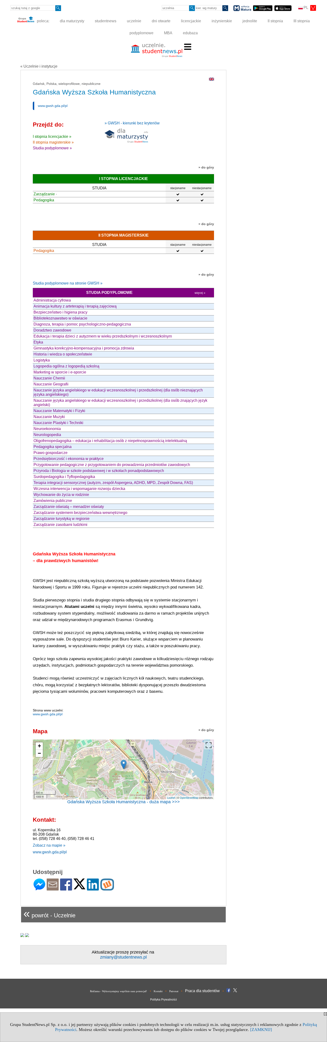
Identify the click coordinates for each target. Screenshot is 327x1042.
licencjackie (191, 21)
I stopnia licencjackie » (52, 136)
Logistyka (42, 360)
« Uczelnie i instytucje (38, 66)
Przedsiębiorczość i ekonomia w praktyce (69, 459)
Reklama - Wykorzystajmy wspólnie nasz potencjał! (118, 991)
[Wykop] (107, 888)
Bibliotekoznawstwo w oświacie (60, 318)
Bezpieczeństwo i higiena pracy (60, 312)
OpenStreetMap (189, 797)
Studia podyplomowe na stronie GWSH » (67, 283)
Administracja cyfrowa (52, 300)
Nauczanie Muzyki (49, 417)
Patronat (173, 991)
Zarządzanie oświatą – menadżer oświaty (69, 507)
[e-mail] (53, 888)
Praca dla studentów (202, 991)
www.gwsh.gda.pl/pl (53, 106)
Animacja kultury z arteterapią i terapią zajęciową (75, 306)
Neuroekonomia (47, 429)
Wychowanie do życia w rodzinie (61, 495)
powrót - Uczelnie (49, 913)
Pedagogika (44, 200)
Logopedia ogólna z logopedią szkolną (66, 366)
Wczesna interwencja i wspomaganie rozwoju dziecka (79, 489)
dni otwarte (161, 21)
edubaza (190, 33)
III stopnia (301, 21)
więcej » (200, 293)
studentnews (105, 21)
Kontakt (158, 991)
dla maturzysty (72, 21)
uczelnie (134, 21)
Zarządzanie (44, 194)
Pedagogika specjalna (53, 447)
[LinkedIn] (93, 888)
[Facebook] (66, 888)
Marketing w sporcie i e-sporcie (60, 372)
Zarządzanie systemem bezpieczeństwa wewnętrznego (80, 513)
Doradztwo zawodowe (52, 330)
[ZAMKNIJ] (261, 1029)
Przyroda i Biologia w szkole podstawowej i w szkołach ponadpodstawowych (99, 471)
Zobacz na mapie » (49, 845)
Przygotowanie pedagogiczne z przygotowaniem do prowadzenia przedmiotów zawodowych (112, 465)
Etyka (38, 342)
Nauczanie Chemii (49, 378)
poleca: (42, 21)
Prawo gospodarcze (51, 453)
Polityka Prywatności (163, 999)
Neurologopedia (47, 435)
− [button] (39, 753)
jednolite (249, 21)
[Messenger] (39, 888)
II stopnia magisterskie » (53, 142)
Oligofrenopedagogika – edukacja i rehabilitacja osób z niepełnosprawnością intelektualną (110, 441)
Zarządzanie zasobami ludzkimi (60, 525)
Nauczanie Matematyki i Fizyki (59, 411)
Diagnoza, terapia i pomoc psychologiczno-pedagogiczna (82, 324)
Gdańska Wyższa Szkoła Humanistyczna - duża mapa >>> (123, 801)
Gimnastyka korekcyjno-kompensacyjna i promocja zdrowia (84, 348)
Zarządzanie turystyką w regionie (62, 519)
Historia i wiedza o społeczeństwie (63, 354)
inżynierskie (222, 21)
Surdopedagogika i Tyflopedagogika (64, 477)
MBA (168, 33)
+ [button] (39, 746)
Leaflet (171, 797)
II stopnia (275, 21)
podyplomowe (141, 33)
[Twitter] (79, 887)
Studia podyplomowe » (52, 148)
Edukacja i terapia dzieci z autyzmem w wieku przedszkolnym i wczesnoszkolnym (103, 336)
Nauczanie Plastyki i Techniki (58, 423)
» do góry (206, 167)
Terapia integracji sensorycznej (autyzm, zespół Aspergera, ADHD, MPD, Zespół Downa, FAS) (113, 483)
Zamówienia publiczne (53, 501)
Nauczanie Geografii (51, 384)
